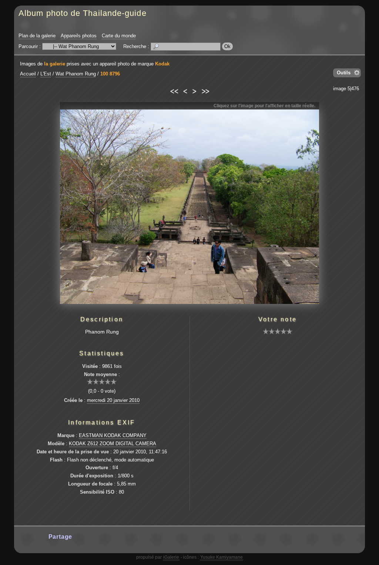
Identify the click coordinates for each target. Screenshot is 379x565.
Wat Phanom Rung (76, 74)
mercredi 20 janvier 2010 (113, 400)
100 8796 (110, 74)
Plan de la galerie (37, 35)
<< (174, 90)
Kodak (162, 64)
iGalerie (171, 557)
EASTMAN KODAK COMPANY (113, 435)
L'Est (45, 74)
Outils (344, 72)
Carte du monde (119, 35)
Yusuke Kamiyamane (221, 557)
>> (205, 90)
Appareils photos (79, 35)
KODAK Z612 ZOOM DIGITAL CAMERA (112, 443)
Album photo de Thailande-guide (83, 13)
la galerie (54, 64)
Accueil (28, 74)
